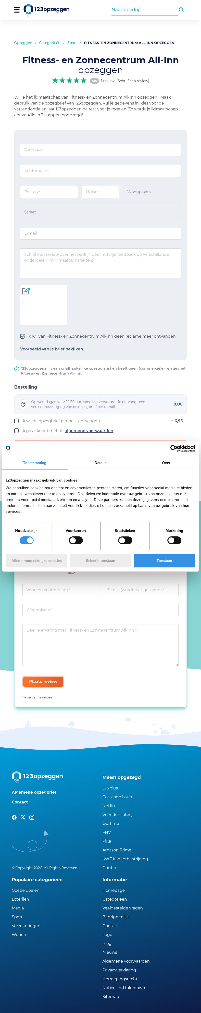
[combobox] (145, 9)
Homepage (113, 890)
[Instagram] (31, 817)
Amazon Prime (116, 850)
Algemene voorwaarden (126, 961)
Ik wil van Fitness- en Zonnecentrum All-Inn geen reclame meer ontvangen (101, 336)
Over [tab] (166, 463)
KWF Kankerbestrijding (125, 859)
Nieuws (109, 952)
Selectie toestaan (100, 561)
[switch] (76, 540)
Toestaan (164, 561)
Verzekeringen (26, 925)
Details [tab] (101, 463)
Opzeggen (23, 43)
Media (18, 908)
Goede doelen (25, 890)
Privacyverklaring (119, 970)
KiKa (106, 841)
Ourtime (110, 823)
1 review (107, 81)
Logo (107, 934)
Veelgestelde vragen (122, 908)
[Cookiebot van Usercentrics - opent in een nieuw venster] (173, 448)
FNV (106, 832)
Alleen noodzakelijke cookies (37, 561)
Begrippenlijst (116, 917)
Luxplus (110, 788)
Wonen (19, 934)
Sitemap (110, 996)
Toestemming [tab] (34, 463)
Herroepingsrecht (120, 979)
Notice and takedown (123, 987)
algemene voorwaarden (89, 430)
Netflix (108, 805)
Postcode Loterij (118, 797)
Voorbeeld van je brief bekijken (51, 349)
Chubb (109, 867)
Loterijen (20, 899)
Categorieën (49, 43)
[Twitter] (23, 817)
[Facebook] (14, 817)
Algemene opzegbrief (34, 792)
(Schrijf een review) (132, 81)
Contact (20, 802)
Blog (107, 943)
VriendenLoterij (117, 814)
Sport (72, 43)
